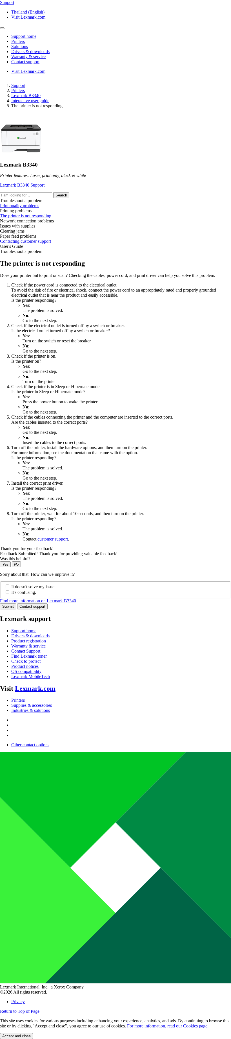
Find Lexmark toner (29, 656)
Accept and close (16, 1036)
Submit (8, 606)
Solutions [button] (19, 46)
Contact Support (25, 651)
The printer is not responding (25, 215)
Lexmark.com (35, 688)
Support (18, 85)
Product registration (28, 640)
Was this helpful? (15, 558)
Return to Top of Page (19, 1011)
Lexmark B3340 (26, 95)
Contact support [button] (25, 61)
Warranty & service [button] (28, 56)
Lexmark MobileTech (30, 676)
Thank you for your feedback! (27, 548)
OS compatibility (26, 671)
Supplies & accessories (31, 705)
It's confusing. (23, 592)
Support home (23, 630)
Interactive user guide (30, 100)
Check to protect (26, 661)
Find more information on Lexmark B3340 (38, 600)
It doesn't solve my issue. (33, 586)
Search (61, 195)
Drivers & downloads (30, 635)
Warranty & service (28, 646)
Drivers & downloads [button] (30, 51)
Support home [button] (23, 36)
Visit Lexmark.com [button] (28, 17)
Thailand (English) (28, 12)
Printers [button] (18, 41)
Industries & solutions (30, 710)
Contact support (32, 606)
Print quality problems (19, 205)
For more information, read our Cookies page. (167, 1025)
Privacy (18, 1001)
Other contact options (30, 744)
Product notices (25, 666)
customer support (52, 539)
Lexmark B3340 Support (22, 185)
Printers (18, 90)
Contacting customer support (25, 241)
